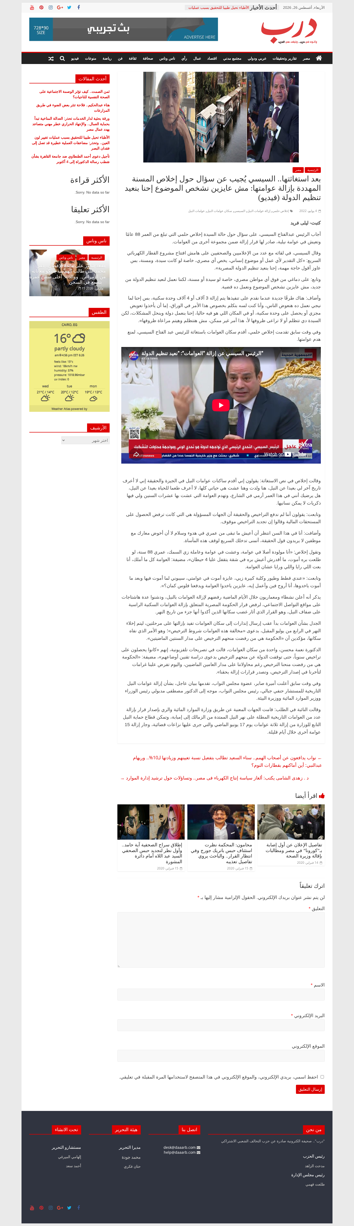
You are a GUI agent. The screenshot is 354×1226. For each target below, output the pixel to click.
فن (120, 58)
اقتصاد (212, 58)
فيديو (75, 58)
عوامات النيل (196, 211)
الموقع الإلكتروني (308, 1046)
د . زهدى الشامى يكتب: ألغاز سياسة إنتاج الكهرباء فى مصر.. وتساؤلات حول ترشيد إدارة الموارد (214, 778)
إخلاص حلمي (280, 211)
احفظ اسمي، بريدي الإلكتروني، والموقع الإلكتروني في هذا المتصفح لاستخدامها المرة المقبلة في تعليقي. (218, 1077)
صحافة (148, 58)
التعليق (317, 908)
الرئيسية (312, 170)
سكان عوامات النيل (219, 211)
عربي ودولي (257, 58)
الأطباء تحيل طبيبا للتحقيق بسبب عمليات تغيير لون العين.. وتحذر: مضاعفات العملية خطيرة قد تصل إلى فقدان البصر (71, 143)
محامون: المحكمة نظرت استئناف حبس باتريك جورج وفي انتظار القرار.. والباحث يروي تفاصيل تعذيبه (221, 853)
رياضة (107, 58)
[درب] (319, 58)
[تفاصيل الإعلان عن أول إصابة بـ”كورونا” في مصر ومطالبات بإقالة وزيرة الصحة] (291, 807)
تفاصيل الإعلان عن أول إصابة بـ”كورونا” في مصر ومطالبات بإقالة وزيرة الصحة (294, 850)
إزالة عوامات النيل (258, 211)
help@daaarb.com (180, 1152)
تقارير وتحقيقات (285, 58)
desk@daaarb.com (180, 1147)
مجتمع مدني (232, 58)
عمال (197, 58)
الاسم (318, 985)
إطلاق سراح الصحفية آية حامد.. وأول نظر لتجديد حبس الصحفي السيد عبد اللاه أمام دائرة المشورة (152, 853)
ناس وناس (167, 58)
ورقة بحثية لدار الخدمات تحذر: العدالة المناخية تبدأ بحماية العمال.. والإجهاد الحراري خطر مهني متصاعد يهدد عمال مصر (71, 124)
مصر (306, 58)
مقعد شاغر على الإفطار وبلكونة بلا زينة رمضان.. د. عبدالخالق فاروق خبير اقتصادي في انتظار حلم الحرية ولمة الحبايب (68, 274)
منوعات (90, 58)
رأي (184, 58)
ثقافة (133, 58)
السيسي (239, 211)
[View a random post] (51, 58)
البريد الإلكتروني (308, 1015)
